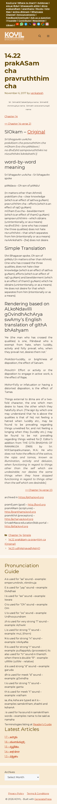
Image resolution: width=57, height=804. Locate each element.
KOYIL (14, 34)
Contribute (25, 20)
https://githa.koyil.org (31, 497)
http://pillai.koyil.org (16, 526)
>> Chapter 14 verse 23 (38, 490)
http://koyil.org (37, 504)
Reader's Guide (42, 724)
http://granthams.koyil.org (20, 511)
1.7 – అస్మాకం (11, 737)
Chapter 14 (11, 116)
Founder (12, 20)
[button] (39, 36)
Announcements (26, 14)
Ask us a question (40, 18)
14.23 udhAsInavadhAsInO (24, 548)
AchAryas (43, 3)
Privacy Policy (16, 793)
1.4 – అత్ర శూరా (12, 751)
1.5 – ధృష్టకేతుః (12, 746)
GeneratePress (43, 799)
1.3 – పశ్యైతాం (11, 756)
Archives (10, 772)
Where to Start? (27, 3)
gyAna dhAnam (21, 12)
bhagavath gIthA (30, 6)
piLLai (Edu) (12, 6)
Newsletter (39, 20)
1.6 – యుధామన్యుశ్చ (15, 741)
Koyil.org (11, 3)
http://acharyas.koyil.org (19, 519)
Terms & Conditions (38, 793)
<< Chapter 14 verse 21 (18, 123)
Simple (27, 535)
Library (10, 25)
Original (36, 131)
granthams (28, 9)
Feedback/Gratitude (17, 18)
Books (39, 9)
